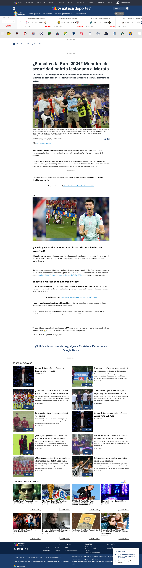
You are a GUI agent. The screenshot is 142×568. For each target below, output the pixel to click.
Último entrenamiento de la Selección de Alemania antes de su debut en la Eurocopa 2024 (110, 437)
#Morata (59, 331)
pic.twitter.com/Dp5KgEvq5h (74, 331)
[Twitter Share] (108, 139)
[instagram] (18, 550)
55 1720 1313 (110, 549)
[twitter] (15, 550)
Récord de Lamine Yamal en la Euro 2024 (78, 186)
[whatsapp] (28, 549)
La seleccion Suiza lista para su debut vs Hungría (51, 414)
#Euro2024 (50, 331)
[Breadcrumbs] (15, 44)
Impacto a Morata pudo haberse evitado (127, 561)
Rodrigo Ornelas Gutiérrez (47, 140)
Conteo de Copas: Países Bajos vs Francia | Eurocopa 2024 (49, 369)
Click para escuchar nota (43, 143)
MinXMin (48, 26)
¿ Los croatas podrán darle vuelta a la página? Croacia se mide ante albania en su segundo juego (51, 392)
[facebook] (25, 550)
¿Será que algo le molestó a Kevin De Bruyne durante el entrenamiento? (51, 437)
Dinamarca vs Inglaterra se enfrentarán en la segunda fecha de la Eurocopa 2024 (111, 369)
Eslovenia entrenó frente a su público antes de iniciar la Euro (110, 459)
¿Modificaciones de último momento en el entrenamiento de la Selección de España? (52, 459)
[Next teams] (139, 33)
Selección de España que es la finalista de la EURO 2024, (61, 275)
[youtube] (21, 550)
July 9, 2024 (59, 335)
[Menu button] (21, 8)
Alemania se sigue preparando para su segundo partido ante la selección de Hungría (111, 392)
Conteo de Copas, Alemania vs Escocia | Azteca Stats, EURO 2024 (111, 414)
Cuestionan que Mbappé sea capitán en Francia (79, 297)
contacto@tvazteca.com (114, 547)
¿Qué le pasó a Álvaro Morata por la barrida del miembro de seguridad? (126, 556)
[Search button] (127, 8)
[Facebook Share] (105, 139)
